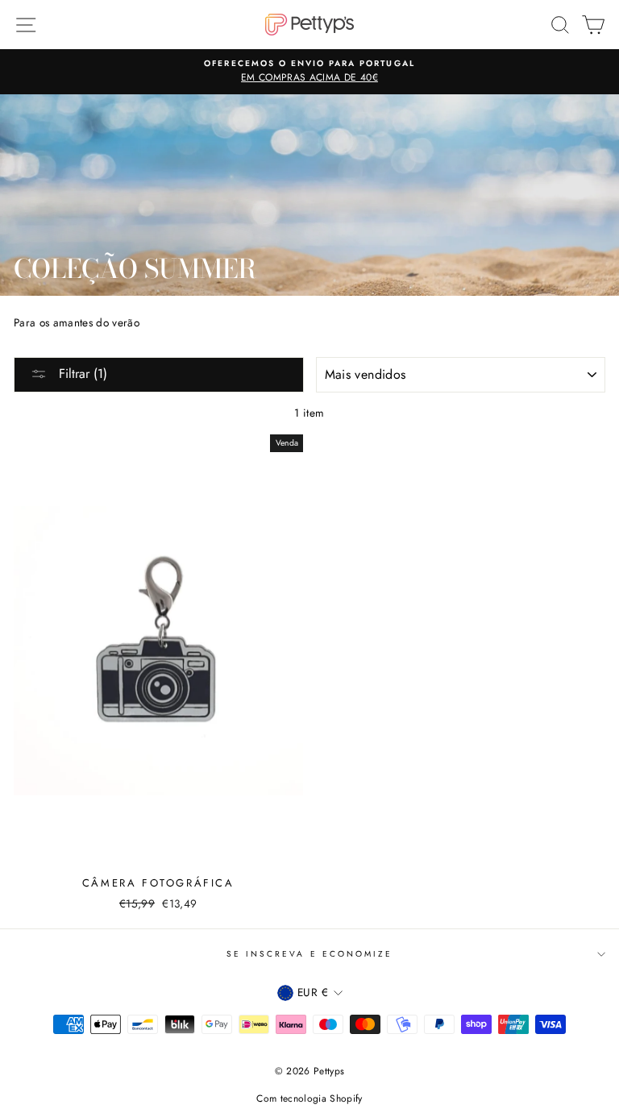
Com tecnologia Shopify (309, 1098)
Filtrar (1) (81, 373)
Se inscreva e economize (309, 954)
